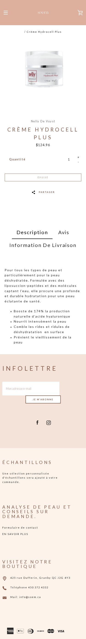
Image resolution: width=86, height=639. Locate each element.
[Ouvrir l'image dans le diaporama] (43, 71)
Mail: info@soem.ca (25, 596)
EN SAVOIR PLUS (15, 533)
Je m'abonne (43, 399)
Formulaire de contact (20, 527)
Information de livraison (42, 245)
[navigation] (5, 12)
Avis (63, 232)
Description (32, 232)
